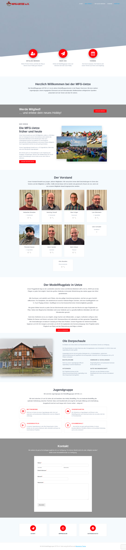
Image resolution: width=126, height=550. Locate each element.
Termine (109, 3)
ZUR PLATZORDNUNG (63, 330)
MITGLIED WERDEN (100, 111)
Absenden (41, 505)
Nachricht (41, 482)
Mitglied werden (100, 3)
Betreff (40, 476)
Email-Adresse (42, 470)
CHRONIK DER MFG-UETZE (27, 161)
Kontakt (117, 3)
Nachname (66, 467)
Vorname (40, 467)
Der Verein (88, 3)
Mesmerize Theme (81, 546)
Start (81, 3)
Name (40, 463)
